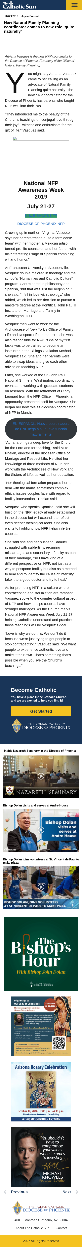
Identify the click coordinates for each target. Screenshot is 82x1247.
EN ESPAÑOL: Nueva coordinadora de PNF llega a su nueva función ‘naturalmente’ (41, 429)
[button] (41, 777)
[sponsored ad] (41, 1026)
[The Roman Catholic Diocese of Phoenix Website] (41, 725)
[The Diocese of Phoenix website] (41, 1208)
